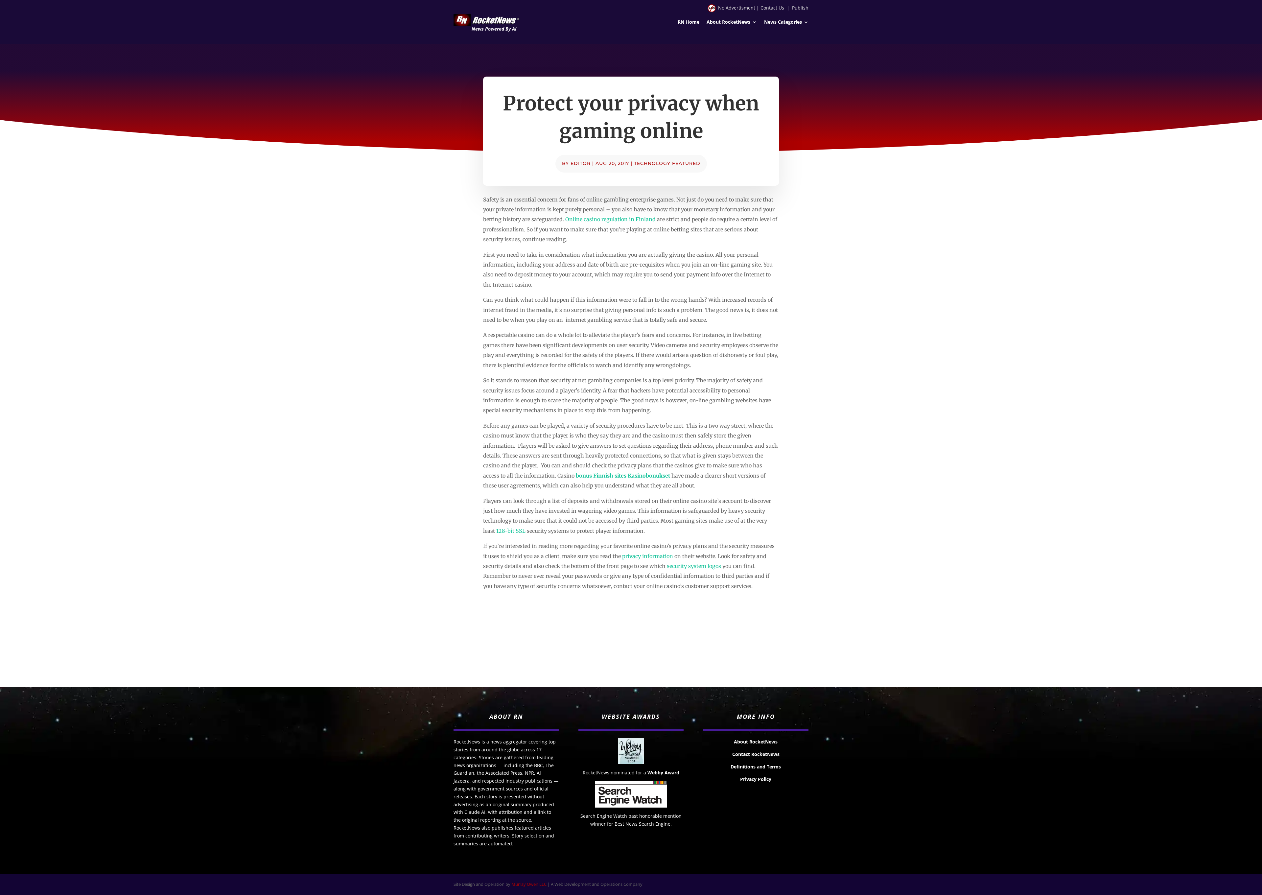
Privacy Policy (755, 779)
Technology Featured (667, 163)
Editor (581, 163)
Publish (800, 8)
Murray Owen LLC (529, 884)
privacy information (647, 556)
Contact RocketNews (756, 754)
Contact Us (772, 8)
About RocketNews (728, 22)
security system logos (694, 566)
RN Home (688, 22)
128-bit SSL (511, 531)
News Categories (783, 22)
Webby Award (663, 772)
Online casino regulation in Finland (610, 219)
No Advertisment (736, 8)
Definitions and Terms (756, 767)
